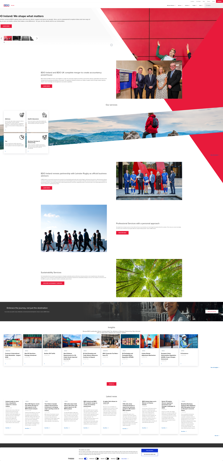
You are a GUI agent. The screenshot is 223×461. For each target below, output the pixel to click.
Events (213, 1)
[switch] (97, 459)
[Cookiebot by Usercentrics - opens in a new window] (71, 459)
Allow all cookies (149, 450)
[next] (37, 38)
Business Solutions (170, 5)
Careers (208, 1)
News (204, 1)
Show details (124, 458)
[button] (219, 1)
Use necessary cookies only (149, 454)
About (200, 5)
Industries (187, 5)
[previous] (1, 38)
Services (179, 5)
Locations (192, 1)
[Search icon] (206, 5)
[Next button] (221, 353)
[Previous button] (2, 353)
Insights (194, 5)
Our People (198, 1)
